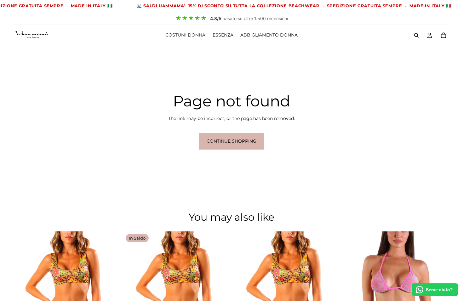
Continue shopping (231, 141)
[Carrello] (443, 35)
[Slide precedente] (353, 285)
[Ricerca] (416, 35)
